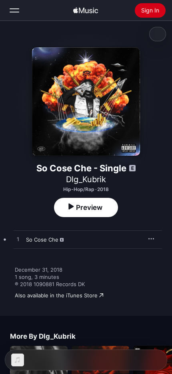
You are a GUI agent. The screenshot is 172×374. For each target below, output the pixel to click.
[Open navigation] (14, 10)
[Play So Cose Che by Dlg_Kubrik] (18, 239)
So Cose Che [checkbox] (42, 239)
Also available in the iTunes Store (56, 295)
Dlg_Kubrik (86, 179)
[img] (85, 10)
